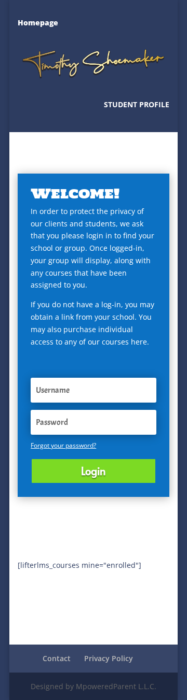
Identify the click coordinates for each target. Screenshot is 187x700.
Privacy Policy (108, 658)
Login (93, 471)
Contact (57, 658)
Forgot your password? (63, 445)
